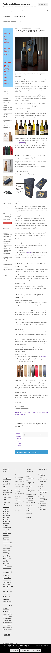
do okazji (29, 252)
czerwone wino (22, 142)
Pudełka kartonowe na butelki (8, 114)
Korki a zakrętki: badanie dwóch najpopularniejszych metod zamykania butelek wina (22, 414)
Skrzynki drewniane (8, 102)
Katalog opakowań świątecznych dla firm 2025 (8, 250)
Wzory (10, 11)
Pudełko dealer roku (8, 241)
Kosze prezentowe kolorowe (8, 110)
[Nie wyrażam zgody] (49, 648)
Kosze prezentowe (8, 107)
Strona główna (7, 21)
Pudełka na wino (7, 100)
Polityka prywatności (36, 650)
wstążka (7, 635)
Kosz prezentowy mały (7, 558)
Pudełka (6, 98)
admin (30, 28)
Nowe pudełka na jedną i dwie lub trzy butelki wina (7, 568)
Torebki (5, 105)
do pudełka (43, 356)
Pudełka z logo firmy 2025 (7, 261)
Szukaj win (17, 174)
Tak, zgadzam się (14, 650)
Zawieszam (13, 21)
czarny (4, 479)
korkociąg (38, 310)
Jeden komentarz (36, 28)
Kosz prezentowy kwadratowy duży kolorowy (6, 553)
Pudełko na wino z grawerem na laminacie (8, 266)
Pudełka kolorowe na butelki (8, 117)
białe (9, 476)
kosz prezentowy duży (6, 506)
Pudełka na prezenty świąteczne (39, 412)
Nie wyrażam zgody (25, 650)
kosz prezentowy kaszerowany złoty (7, 541)
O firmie (5, 11)
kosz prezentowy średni (6, 563)
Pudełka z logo (7, 127)
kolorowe (7, 486)
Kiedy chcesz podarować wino (7, 254)
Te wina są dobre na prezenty (22, 408)
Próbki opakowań (7, 16)
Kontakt (16, 11)
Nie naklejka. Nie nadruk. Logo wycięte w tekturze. (8, 238)
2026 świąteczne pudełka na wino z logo (8, 245)
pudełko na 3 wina (5, 622)
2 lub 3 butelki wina (6, 476)
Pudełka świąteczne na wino (31, 507)
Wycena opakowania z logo (19, 16)
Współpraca (23, 11)
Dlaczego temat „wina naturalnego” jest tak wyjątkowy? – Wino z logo (18, 438)
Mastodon (5, 275)
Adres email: (5, 207)
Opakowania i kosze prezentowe (17, 4)
